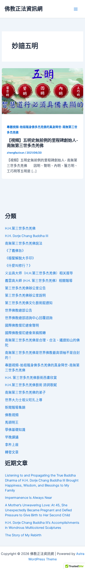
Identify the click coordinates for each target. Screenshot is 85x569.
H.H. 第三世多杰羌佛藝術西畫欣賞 (31, 378)
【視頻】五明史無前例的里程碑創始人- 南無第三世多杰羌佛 (42, 143)
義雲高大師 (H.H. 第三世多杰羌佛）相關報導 (39, 281)
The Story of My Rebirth (23, 535)
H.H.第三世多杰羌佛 (20, 228)
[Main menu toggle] (75, 9)
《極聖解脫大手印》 (20, 258)
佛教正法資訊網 (24, 8)
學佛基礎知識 (15, 430)
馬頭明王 (12, 422)
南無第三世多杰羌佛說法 (23, 243)
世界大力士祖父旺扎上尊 (23, 400)
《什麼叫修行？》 (18, 266)
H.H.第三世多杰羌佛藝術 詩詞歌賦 (31, 385)
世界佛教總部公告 (18, 310)
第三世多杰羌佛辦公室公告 (25, 288)
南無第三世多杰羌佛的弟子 (25, 392)
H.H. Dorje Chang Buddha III (26, 236)
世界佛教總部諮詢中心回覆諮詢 (29, 318)
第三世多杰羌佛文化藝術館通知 (29, 303)
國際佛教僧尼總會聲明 (22, 325)
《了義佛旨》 (15, 251)
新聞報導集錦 (15, 407)
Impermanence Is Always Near (28, 498)
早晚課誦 (12, 437)
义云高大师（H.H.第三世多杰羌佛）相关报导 (39, 273)
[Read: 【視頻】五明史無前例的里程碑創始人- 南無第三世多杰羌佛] (42, 91)
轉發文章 (12, 452)
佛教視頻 (12, 415)
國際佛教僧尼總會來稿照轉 (25, 333)
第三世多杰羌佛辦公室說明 (25, 295)
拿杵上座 (12, 445)
